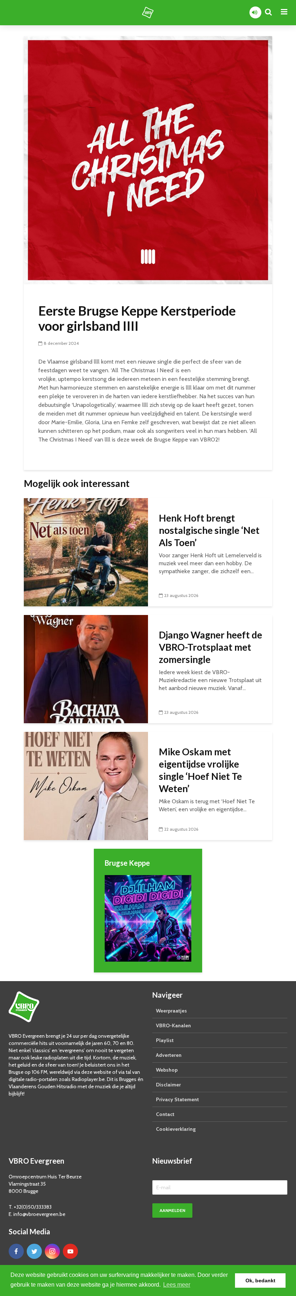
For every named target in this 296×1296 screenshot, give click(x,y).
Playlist (165, 1040)
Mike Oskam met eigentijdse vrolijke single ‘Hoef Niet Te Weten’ (200, 770)
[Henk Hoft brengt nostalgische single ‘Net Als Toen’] (86, 551)
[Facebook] (16, 1251)
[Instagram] (52, 1251)
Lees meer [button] (176, 1285)
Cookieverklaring (176, 1129)
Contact (165, 1114)
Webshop (167, 1070)
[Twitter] (34, 1251)
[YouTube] (70, 1251)
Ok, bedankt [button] (260, 1280)
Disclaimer (168, 1084)
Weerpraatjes (171, 1010)
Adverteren (169, 1055)
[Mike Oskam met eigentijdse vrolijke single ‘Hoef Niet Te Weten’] (86, 785)
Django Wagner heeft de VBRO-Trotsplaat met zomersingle (210, 647)
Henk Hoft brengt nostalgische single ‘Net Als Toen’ (209, 530)
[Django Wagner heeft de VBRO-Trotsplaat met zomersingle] (86, 668)
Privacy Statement (177, 1099)
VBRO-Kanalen (173, 1025)
